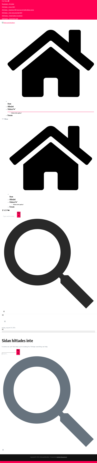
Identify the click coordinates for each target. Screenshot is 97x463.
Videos (10, 109)
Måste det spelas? (16, 113)
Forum (10, 115)
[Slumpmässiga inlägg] (2, 329)
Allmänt (11, 106)
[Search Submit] (19, 215)
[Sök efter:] (12, 216)
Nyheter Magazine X (62, 457)
